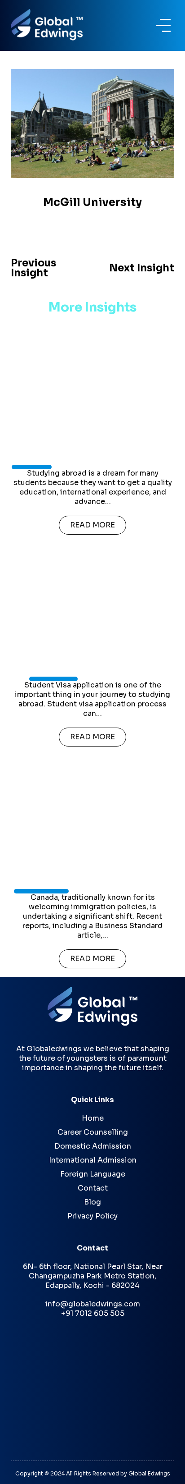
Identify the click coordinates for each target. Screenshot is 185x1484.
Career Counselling (92, 1132)
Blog (92, 1202)
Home (93, 1118)
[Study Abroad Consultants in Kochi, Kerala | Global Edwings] (51, 25)
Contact (93, 1188)
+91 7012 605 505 (92, 1313)
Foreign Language (92, 1174)
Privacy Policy (92, 1216)
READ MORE (92, 525)
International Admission (93, 1160)
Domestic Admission (92, 1146)
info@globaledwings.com (92, 1304)
